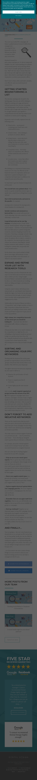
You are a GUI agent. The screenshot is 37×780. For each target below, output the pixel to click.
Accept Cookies (18, 12)
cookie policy (20, 8)
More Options (18, 15)
